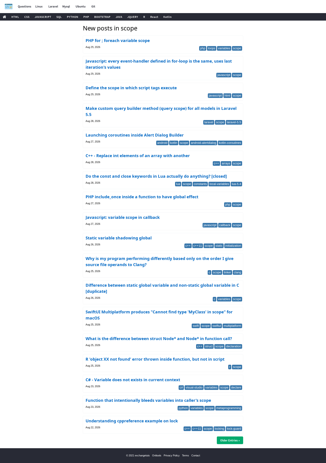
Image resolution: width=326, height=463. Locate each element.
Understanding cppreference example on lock (132, 421)
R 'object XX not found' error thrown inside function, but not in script (155, 359)
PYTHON (72, 17)
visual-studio (194, 387)
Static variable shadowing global (119, 238)
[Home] (8, 6)
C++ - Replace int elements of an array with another (138, 155)
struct (209, 346)
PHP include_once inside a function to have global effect (142, 196)
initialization (233, 245)
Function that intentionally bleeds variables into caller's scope (148, 400)
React (154, 17)
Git (93, 6)
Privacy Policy (172, 455)
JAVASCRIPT (43, 17)
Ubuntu (81, 6)
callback (224, 225)
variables (224, 48)
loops (211, 48)
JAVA (119, 17)
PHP (86, 17)
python (183, 408)
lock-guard (234, 428)
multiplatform (232, 325)
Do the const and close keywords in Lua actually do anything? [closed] (156, 176)
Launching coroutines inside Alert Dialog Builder (135, 135)
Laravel (53, 6)
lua (178, 184)
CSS (27, 17)
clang (237, 272)
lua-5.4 (236, 184)
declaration (233, 346)
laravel (208, 122)
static (219, 245)
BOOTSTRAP (102, 17)
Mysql (66, 6)
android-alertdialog (203, 143)
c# (181, 387)
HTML (15, 17)
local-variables (219, 184)
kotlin (173, 143)
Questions (24, 6)
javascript (223, 75)
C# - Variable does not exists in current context (133, 379)
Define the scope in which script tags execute (131, 87)
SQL (59, 17)
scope (237, 48)
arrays (226, 163)
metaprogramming (228, 408)
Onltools (156, 455)
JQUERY (132, 17)
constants (200, 184)
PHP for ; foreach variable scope (118, 40)
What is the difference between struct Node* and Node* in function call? (159, 338)
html (227, 95)
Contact (195, 455)
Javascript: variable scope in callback (123, 217)
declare (236, 387)
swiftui (216, 325)
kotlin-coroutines (230, 143)
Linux (39, 6)
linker (227, 272)
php (202, 48)
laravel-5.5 (234, 122)
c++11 (197, 245)
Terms (185, 455)
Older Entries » (230, 440)
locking (219, 428)
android (162, 143)
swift (196, 325)
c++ (216, 163)
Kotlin (167, 17)
